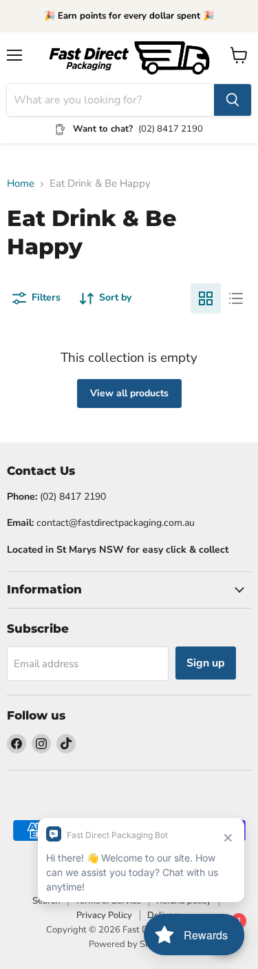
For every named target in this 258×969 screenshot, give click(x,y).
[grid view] (206, 298)
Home (20, 184)
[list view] (236, 298)
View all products (129, 393)
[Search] (232, 100)
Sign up (205, 663)
